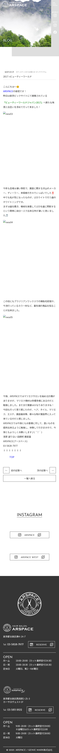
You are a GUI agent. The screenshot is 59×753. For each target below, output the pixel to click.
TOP (11, 457)
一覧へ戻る (29, 478)
